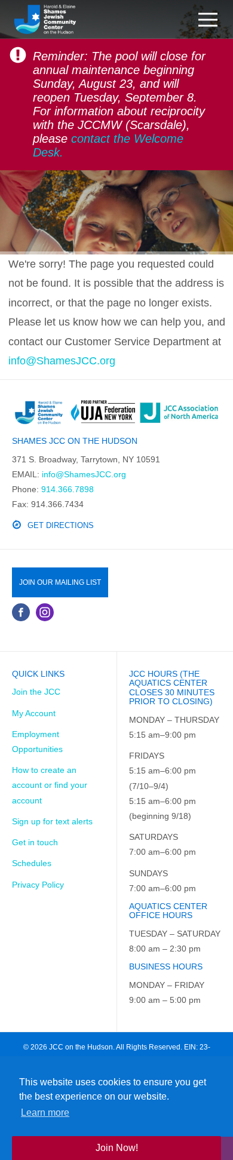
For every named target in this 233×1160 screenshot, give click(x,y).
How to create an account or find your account (49, 785)
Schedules (31, 863)
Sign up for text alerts (52, 821)
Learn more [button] (45, 1112)
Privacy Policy (38, 884)
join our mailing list (60, 582)
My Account (34, 713)
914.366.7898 (67, 489)
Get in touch (35, 842)
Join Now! (117, 1148)
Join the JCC (36, 691)
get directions (60, 525)
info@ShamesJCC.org (61, 361)
